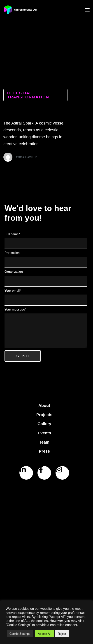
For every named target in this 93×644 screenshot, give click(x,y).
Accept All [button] (44, 633)
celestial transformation (28, 95)
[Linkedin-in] (26, 473)
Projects (44, 415)
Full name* (12, 234)
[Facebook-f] (44, 473)
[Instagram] (62, 473)
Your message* (15, 309)
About (44, 405)
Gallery (44, 424)
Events (44, 433)
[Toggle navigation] (75, 10)
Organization (14, 271)
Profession (12, 252)
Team (44, 442)
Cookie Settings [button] (19, 633)
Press (44, 451)
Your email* (13, 290)
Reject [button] (62, 633)
